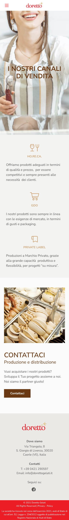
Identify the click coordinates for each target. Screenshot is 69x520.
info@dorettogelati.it (38, 473)
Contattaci (17, 393)
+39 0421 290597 (36, 469)
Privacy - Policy (45, 506)
